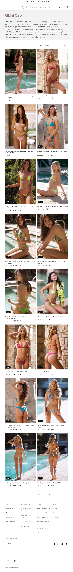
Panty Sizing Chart (26, 522)
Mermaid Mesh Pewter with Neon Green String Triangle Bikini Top (52, 262)
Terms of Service (10, 521)
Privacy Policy (9, 508)
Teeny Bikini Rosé (58, 513)
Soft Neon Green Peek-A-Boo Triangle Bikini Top (50, 317)
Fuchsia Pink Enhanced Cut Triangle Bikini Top (18, 372)
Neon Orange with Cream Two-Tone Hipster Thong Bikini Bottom (19, 96)
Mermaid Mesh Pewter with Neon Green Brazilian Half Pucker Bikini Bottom (19, 317)
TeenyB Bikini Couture (14, 567)
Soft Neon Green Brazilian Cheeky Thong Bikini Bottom (52, 206)
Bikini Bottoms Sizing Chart (27, 510)
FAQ (38, 532)
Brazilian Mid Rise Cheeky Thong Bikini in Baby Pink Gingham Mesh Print (19, 152)
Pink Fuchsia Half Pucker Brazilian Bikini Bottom (50, 96)
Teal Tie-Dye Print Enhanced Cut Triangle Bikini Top (19, 483)
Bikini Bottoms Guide (43, 508)
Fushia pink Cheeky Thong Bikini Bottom (48, 372)
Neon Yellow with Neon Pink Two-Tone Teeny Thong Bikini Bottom (19, 207)
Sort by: (39, 45)
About (55, 508)
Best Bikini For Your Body (43, 523)
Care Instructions (42, 517)
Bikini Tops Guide (42, 513)
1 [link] (23, 494)
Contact (55, 517)
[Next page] (49, 494)
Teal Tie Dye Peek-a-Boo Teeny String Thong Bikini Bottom (51, 426)
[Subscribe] (37, 544)
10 (44, 494)
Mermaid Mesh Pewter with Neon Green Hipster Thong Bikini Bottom (20, 262)
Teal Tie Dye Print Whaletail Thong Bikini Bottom (50, 483)
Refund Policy (9, 513)
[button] (4, 7)
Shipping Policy (9, 517)
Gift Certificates (41, 528)
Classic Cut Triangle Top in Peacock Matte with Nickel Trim (52, 152)
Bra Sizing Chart (26, 526)
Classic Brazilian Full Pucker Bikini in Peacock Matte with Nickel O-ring (19, 426)
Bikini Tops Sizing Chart (26, 516)
